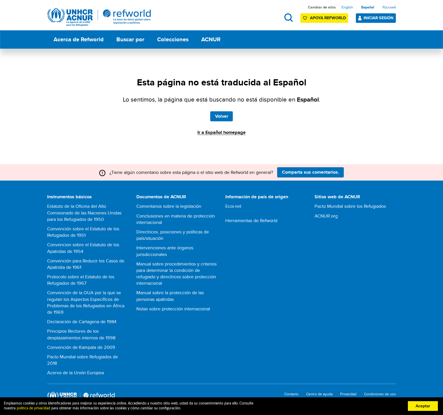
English (347, 7)
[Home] (99, 17)
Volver (221, 116)
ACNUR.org (326, 216)
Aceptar (423, 406)
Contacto (291, 394)
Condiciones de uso (380, 394)
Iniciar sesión (379, 18)
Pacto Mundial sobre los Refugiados (350, 206)
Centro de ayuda (319, 394)
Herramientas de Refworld (251, 220)
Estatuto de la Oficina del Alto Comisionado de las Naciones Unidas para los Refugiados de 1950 (84, 212)
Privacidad (348, 394)
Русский (389, 7)
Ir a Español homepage (221, 132)
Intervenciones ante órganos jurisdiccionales (164, 250)
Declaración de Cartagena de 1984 (81, 321)
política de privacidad (33, 408)
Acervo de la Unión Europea (75, 372)
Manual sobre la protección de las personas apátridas (170, 295)
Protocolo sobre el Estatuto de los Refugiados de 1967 (80, 279)
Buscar (288, 17)
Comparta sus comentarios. (310, 172)
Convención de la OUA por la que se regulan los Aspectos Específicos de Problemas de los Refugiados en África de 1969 (85, 302)
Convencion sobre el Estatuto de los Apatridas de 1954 (83, 247)
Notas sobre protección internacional (173, 308)
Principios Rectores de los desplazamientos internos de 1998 (81, 334)
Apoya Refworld (328, 18)
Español (367, 7)
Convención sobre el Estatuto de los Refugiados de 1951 (83, 231)
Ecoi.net (233, 206)
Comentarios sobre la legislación (168, 206)
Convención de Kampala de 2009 (81, 347)
